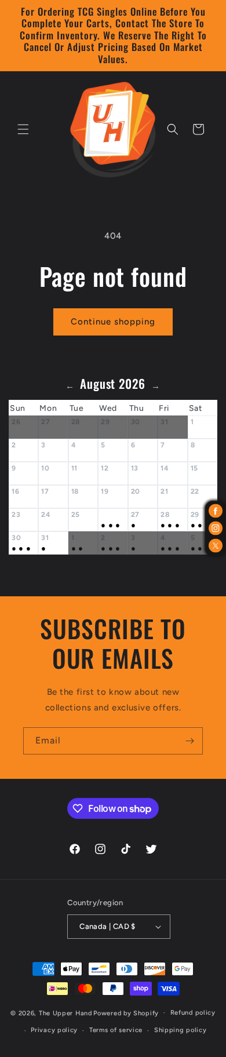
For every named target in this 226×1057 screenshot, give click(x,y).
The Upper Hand (65, 1012)
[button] (23, 129)
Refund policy (193, 1012)
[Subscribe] (189, 741)
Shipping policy (180, 1030)
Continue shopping (113, 321)
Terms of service (116, 1030)
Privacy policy (54, 1030)
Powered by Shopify (126, 1012)
